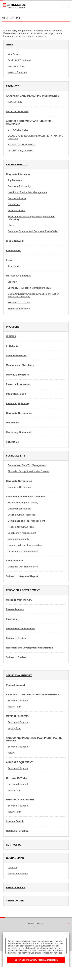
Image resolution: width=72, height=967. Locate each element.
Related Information (17, 831)
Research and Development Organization (29, 647)
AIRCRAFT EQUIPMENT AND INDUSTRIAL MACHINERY (29, 122)
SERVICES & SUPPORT (19, 675)
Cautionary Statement (18, 432)
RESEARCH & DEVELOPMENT (23, 590)
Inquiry (11, 752)
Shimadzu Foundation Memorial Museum (29, 287)
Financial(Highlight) (17, 403)
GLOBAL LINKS (15, 858)
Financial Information (18, 384)
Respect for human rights (21, 526)
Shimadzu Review (16, 657)
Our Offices (14, 204)
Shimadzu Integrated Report (22, 576)
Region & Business (18, 873)
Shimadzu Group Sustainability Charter (28, 471)
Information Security (18, 539)
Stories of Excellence (19, 308)
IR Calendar (12, 346)
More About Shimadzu (18, 275)
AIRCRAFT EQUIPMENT (21, 150)
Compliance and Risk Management (26, 520)
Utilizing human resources (21, 514)
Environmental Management (23, 551)
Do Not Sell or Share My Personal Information (36, 960)
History (11, 225)
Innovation (12, 619)
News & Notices (16, 66)
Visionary (12, 281)
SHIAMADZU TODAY (19, 302)
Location (12, 867)
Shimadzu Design (16, 638)
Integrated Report (16, 393)
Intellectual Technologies (20, 628)
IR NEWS (11, 336)
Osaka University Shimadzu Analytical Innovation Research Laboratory (33, 295)
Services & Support (18, 700)
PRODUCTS (12, 86)
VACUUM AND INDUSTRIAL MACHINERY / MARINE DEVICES (35, 137)
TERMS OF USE (15, 900)
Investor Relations (17, 72)
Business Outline (16, 210)
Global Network (15, 241)
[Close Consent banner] (66, 935)
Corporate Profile (17, 198)
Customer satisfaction (19, 508)
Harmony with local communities (25, 545)
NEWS (9, 44)
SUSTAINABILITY (15, 455)
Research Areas (15, 609)
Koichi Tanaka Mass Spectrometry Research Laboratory (31, 218)
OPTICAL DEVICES (18, 129)
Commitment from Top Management (27, 465)
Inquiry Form (14, 706)
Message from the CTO (19, 599)
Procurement (13, 250)
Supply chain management (22, 532)
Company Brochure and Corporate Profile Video (33, 231)
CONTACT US (13, 844)
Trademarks (14, 266)
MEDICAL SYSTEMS (17, 111)
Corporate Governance (19, 413)
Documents (12, 422)
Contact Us (12, 441)
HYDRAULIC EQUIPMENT (22, 144)
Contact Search (15, 821)
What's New (14, 54)
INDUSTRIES (15, 102)
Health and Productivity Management (27, 192)
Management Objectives (20, 365)
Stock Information (16, 355)
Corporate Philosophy (19, 186)
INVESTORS (12, 326)
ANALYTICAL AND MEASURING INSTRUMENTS (32, 95)
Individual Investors (17, 374)
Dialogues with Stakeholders (23, 566)
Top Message (15, 180)
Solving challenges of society (23, 502)
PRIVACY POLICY (15, 887)
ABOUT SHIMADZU (16, 164)
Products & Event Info (19, 60)
